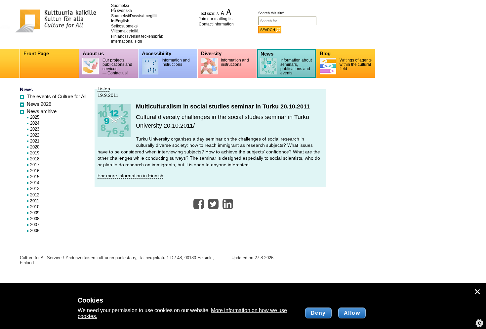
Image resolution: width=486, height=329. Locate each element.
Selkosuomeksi (125, 26)
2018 (34, 158)
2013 (34, 188)
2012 (34, 194)
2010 (34, 206)
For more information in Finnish (130, 175)
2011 (34, 200)
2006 (34, 230)
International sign (126, 41)
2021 (34, 141)
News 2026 (39, 104)
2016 (34, 170)
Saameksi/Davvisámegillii (134, 16)
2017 (34, 164)
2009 (34, 212)
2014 (34, 182)
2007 (34, 224)
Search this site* (271, 13)
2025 (34, 117)
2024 (34, 123)
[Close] (477, 291)
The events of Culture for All (56, 96)
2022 (34, 135)
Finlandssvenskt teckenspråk (137, 36)
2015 (34, 176)
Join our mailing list (216, 19)
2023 (34, 129)
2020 (34, 146)
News (26, 89)
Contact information (216, 24)
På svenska (121, 10)
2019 (34, 152)
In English (120, 21)
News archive (42, 111)
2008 (34, 218)
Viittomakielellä (125, 31)
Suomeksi (120, 5)
